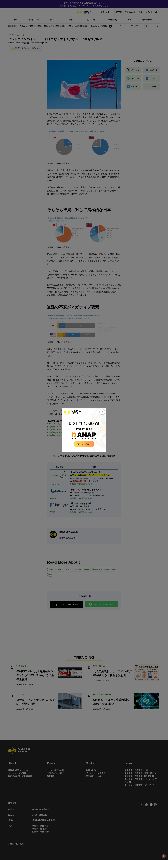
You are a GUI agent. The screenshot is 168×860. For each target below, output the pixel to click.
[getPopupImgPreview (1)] (84, 430)
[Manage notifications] (164, 856)
